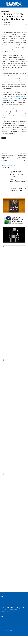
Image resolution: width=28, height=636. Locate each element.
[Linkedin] (16, 27)
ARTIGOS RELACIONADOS (8, 165)
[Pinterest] (9, 27)
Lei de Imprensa (10, 138)
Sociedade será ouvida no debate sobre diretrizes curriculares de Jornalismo (7, 158)
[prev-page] (2, 194)
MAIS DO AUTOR (5, 167)
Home (2, 9)
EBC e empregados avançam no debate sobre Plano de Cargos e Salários (20, 158)
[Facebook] (2, 27)
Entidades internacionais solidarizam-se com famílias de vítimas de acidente (18, 188)
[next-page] (5, 194)
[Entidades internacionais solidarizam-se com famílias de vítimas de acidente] (5, 188)
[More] (20, 27)
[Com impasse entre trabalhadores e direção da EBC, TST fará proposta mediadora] (5, 172)
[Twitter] (6, 27)
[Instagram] (6, 605)
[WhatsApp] (13, 27)
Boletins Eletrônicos (10, 9)
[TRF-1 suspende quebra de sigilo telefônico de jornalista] (5, 181)
